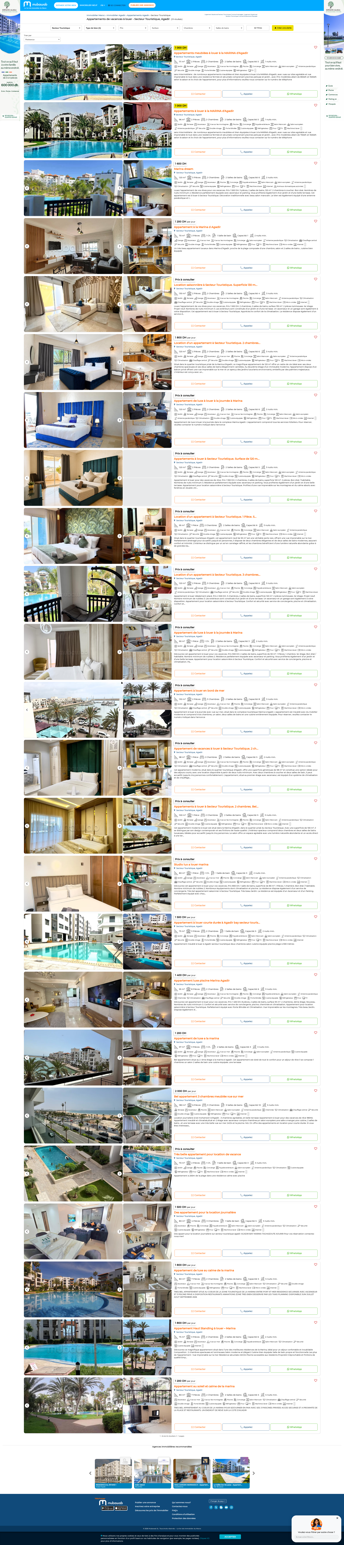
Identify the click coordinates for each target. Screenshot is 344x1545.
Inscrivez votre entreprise (147, 1506)
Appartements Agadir (138, 15)
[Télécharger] (114, 1504)
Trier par (27, 35)
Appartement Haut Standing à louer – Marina (205, 1328)
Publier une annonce (142, 5)
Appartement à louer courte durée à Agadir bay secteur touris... (217, 922)
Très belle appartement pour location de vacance (207, 1154)
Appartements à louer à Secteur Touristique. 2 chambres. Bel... (216, 806)
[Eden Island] (164, 1461)
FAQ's (175, 1510)
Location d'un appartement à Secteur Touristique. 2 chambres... (217, 343)
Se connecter (118, 5)
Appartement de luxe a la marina (196, 1038)
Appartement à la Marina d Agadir (197, 227)
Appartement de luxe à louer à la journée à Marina (208, 400)
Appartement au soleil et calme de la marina (204, 1386)
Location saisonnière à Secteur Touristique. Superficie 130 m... (215, 284)
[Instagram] (231, 1507)
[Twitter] (216, 1507)
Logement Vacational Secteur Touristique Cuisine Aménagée (224, 14)
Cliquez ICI (204, 1538)
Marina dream (183, 169)
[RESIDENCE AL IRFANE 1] (125, 1461)
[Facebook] (211, 1507)
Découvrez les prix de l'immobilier (151, 1510)
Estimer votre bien (66, 5)
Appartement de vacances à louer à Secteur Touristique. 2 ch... (216, 748)
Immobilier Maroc (96, 15)
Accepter (230, 1536)
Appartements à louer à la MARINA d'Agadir (204, 111)
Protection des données (184, 1518)
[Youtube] (226, 1507)
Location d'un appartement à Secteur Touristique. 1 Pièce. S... (215, 516)
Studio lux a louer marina (191, 864)
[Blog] (221, 1507)
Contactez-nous (179, 1506)
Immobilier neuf (88, 5)
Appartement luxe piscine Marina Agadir (202, 980)
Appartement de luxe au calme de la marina (204, 1270)
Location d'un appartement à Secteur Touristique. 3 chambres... (217, 574)
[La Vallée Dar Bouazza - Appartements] (244, 1461)
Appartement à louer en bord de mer (199, 690)
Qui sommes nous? (181, 1502)
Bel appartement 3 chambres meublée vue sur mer (208, 1096)
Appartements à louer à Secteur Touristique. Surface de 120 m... (217, 458)
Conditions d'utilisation (183, 1514)
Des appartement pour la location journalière (205, 1212)
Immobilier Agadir (116, 15)
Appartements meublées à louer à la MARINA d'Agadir (211, 53)
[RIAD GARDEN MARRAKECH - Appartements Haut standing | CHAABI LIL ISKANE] (205, 1461)
